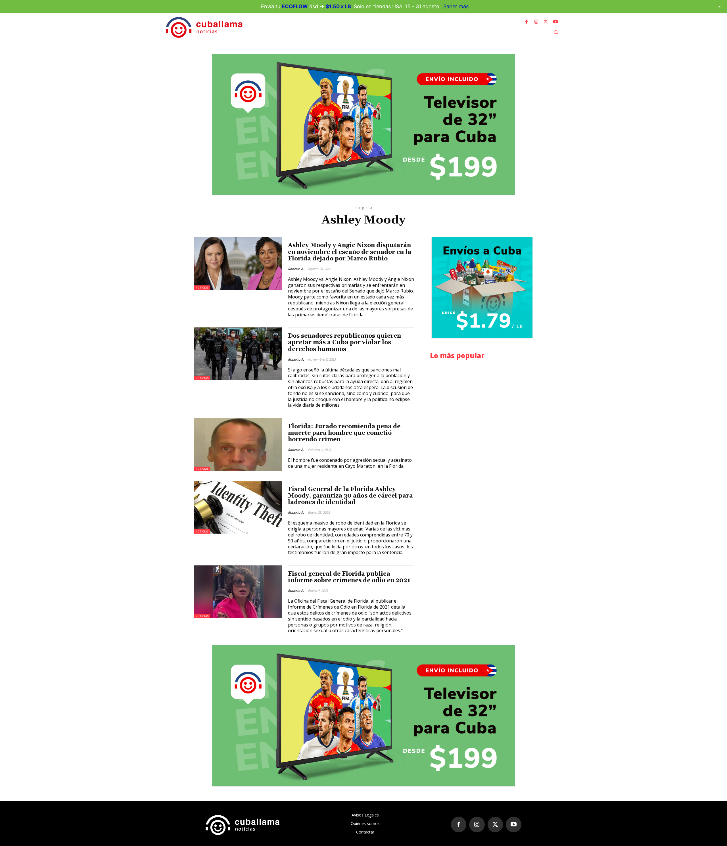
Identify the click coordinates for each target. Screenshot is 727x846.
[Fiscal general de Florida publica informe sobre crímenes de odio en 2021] (238, 591)
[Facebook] (526, 21)
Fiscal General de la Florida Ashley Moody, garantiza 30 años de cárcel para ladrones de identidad (350, 496)
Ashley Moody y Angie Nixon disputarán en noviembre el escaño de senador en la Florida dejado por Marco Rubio (349, 252)
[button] (555, 32)
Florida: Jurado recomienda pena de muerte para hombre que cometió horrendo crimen (344, 433)
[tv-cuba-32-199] (363, 124)
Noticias (202, 287)
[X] (545, 21)
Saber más (456, 6)
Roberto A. (296, 268)
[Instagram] (536, 21)
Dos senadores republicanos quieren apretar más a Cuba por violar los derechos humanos (344, 342)
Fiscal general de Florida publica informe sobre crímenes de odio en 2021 (349, 577)
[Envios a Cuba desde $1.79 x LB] (482, 287)
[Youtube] (555, 21)
